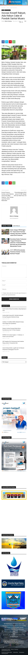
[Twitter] (6, 41)
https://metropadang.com (14, 218)
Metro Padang (8, 21)
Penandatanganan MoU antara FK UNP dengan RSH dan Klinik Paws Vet (20, 194)
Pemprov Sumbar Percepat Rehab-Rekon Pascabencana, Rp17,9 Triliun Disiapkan (11, 329)
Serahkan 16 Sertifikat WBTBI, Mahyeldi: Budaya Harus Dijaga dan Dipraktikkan (13, 322)
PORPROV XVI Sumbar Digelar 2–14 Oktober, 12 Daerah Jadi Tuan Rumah (13, 335)
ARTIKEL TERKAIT (6, 225)
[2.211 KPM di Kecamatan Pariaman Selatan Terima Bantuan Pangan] (5, 251)
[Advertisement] (14, 31)
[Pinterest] (10, 41)
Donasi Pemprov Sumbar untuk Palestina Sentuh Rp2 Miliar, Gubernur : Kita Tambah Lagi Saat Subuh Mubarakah (8, 196)
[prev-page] (3, 258)
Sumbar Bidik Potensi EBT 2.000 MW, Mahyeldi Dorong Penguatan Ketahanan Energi (12, 316)
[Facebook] (3, 41)
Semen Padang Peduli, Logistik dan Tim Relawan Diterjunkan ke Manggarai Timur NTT (13, 348)
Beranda (3, 7)
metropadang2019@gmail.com (16, 643)
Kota (8, 7)
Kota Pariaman (13, 7)
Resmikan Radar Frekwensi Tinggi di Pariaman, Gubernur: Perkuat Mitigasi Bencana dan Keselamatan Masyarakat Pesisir (18, 242)
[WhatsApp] (13, 41)
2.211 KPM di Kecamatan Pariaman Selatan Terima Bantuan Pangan (17, 251)
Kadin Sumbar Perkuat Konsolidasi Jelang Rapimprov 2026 (14, 309)
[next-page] (5, 258)
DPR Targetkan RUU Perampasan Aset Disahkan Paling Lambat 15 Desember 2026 (13, 342)
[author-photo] (14, 214)
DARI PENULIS (16, 225)
